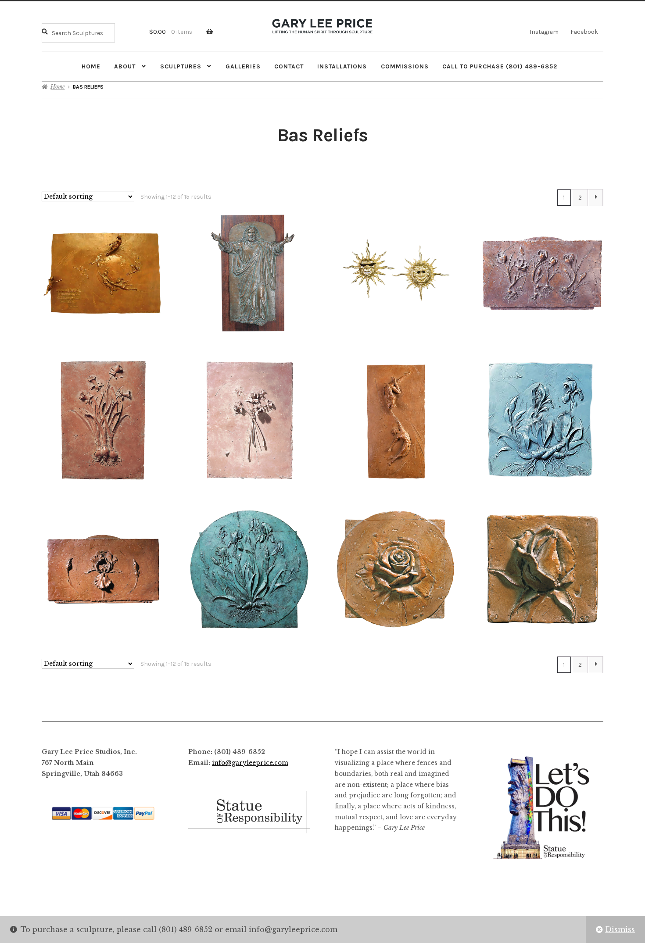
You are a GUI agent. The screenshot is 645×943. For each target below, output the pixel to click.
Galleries (243, 66)
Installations (342, 66)
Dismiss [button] (620, 929)
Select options (395, 273)
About (125, 66)
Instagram (544, 31)
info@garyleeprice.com (250, 763)
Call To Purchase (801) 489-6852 (499, 66)
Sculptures (180, 66)
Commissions (405, 66)
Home (91, 66)
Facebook (584, 31)
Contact (289, 66)
